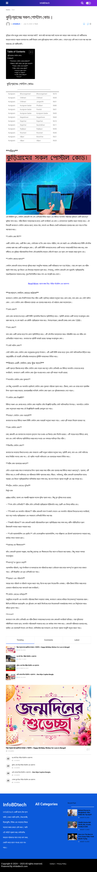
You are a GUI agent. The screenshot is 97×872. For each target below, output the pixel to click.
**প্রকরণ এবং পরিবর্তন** (20, 73)
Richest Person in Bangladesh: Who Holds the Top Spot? (85, 812)
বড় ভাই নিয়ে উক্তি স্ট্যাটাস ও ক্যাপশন (26, 656)
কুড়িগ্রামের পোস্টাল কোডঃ (14, 56)
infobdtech (16, 24)
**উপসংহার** (19, 76)
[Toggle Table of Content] (30, 52)
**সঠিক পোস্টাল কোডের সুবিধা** (19, 68)
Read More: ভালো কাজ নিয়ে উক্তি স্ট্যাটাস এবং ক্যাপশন (48, 283)
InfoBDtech (44, 3)
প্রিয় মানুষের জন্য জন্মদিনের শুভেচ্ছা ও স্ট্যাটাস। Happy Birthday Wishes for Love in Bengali (43, 647)
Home (8, 10)
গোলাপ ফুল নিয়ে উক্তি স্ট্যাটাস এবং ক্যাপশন (23, 779)
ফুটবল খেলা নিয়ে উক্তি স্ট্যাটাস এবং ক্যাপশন (28, 665)
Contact (52, 864)
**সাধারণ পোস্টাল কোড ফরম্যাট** (20, 66)
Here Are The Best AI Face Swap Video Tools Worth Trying (86, 837)
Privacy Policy (61, 864)
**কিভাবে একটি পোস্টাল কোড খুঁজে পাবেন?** (21, 63)
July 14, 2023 (28, 24)
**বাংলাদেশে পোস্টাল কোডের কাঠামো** (20, 61)
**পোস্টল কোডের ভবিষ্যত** (21, 75)
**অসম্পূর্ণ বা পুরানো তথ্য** (20, 70)
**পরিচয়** (10, 58)
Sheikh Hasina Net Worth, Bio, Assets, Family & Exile (84, 824)
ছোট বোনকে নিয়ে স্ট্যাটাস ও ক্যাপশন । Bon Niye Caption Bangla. (36, 674)
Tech (13, 10)
